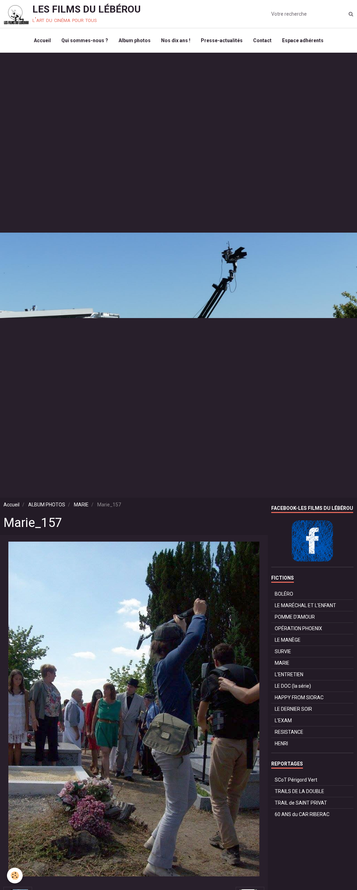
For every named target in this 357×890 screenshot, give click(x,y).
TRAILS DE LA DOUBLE (299, 791)
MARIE (81, 504)
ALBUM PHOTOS (46, 504)
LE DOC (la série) (293, 686)
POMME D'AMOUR (295, 617)
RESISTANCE (289, 732)
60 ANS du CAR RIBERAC (302, 814)
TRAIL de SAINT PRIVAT (301, 803)
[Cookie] (15, 875)
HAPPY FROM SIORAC (299, 697)
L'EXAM (283, 720)
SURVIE (283, 651)
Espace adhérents (303, 40)
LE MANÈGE (288, 640)
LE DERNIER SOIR (293, 709)
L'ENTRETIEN (289, 674)
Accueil (42, 40)
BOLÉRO (284, 594)
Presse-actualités (222, 40)
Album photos (135, 40)
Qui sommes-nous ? (84, 40)
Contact (262, 40)
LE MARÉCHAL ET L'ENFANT (305, 605)
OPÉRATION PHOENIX (298, 628)
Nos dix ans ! (175, 40)
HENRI (281, 743)
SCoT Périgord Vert (296, 780)
